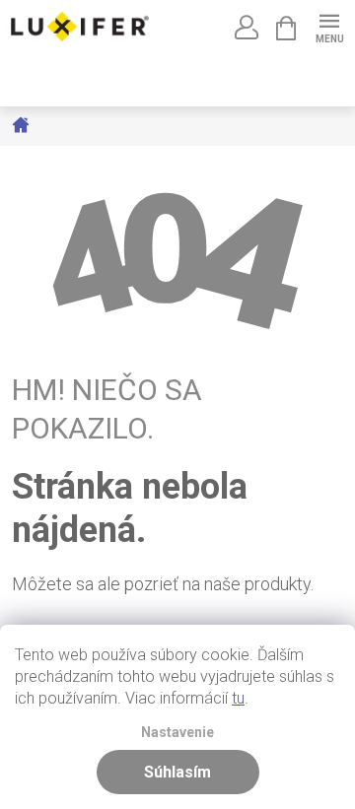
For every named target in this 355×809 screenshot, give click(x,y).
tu (238, 698)
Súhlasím (177, 772)
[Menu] (329, 26)
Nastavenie (177, 732)
